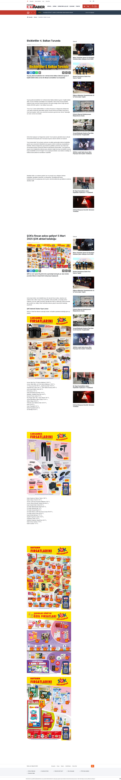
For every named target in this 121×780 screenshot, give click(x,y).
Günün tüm (90, 12)
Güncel (49, 6)
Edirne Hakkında (31, 771)
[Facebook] (28, 72)
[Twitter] (31, 72)
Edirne (54, 6)
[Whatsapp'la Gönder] (36, 72)
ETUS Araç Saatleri (85, 771)
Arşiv (43, 1)
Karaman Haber (31, 773)
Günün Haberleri (38, 1)
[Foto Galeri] (93, 1)
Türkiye (78, 6)
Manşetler (31, 1)
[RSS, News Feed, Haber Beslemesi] (92, 766)
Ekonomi (72, 6)
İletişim (62, 766)
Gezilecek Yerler (45, 771)
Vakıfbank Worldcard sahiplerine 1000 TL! (52, 12)
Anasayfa (53, 766)
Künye (58, 766)
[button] (63, 72)
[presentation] (31, 12)
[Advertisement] (60, 28)
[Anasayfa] (27, 1)
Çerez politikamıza (88, 778)
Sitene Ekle (48, 1)
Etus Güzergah (71, 771)
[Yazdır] (39, 72)
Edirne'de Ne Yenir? (59, 771)
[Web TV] (90, 1)
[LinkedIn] (34, 72)
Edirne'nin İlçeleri (63, 6)
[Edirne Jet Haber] (36, 6)
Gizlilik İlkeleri (68, 766)
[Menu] (84, 6)
